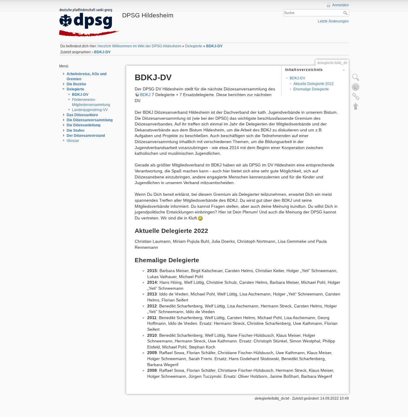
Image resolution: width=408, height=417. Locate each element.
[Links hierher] (356, 96)
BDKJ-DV (214, 46)
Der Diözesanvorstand (86, 136)
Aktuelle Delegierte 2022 (313, 84)
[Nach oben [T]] (356, 106)
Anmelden (340, 5)
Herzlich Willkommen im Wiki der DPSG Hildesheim (139, 46)
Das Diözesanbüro (82, 115)
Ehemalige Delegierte (311, 89)
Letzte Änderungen (333, 21)
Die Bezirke (76, 84)
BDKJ (145, 94)
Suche (346, 13)
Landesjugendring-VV (90, 110)
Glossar (73, 141)
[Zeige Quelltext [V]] (356, 77)
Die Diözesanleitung (83, 125)
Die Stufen (75, 130)
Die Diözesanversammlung (90, 120)
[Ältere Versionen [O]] (356, 87)
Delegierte (193, 46)
